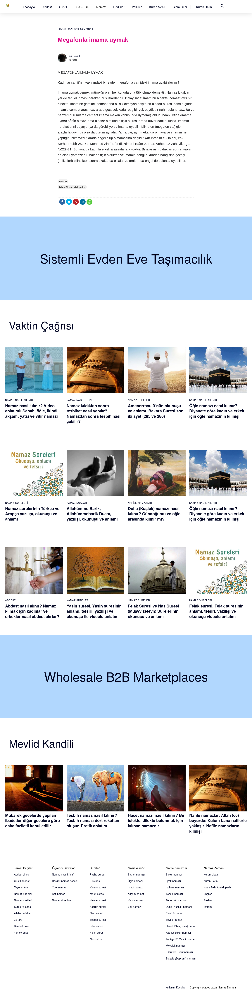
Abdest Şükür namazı (178, 932)
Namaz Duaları (77, 502)
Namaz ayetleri (23, 900)
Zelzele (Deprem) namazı (181, 958)
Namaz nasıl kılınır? (63, 874)
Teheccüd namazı (176, 900)
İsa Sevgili (74, 55)
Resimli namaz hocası (64, 881)
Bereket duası (22, 926)
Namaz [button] (101, 7)
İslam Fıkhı (180, 7)
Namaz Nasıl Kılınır (19, 400)
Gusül (63, 7)
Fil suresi (95, 881)
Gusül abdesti (22, 881)
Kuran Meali (157, 7)
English (208, 894)
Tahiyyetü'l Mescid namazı (181, 939)
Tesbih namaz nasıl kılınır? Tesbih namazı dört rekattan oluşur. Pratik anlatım (93, 820)
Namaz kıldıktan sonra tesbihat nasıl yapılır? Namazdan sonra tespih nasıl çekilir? (94, 413)
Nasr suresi (96, 913)
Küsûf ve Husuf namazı (179, 952)
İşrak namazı (173, 881)
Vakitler (137, 7)
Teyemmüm (21, 887)
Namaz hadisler (23, 894)
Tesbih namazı (174, 894)
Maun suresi (97, 894)
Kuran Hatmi (204, 7)
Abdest (47, 7)
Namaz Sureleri (139, 400)
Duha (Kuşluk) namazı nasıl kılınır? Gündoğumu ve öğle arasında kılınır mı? (154, 513)
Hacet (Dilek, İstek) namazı (181, 926)
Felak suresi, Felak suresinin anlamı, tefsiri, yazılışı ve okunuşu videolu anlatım (216, 611)
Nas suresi (96, 939)
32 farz (18, 919)
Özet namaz (59, 887)
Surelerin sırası (22, 907)
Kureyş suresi (98, 887)
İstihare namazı (175, 887)
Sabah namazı (136, 874)
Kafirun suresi (98, 907)
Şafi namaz (58, 894)
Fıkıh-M (63, 181)
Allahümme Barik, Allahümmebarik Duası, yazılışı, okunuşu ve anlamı (92, 513)
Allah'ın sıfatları (22, 913)
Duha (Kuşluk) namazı (179, 907)
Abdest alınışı (21, 874)
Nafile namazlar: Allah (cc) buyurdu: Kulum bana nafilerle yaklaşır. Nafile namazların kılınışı (218, 823)
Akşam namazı (136, 894)
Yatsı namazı (135, 900)
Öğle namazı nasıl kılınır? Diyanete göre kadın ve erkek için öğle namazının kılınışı (216, 411)
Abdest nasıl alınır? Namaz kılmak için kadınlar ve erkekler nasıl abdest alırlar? (32, 611)
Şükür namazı (174, 874)
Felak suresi (97, 932)
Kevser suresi (98, 900)
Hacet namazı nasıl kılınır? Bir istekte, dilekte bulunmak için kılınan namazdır (156, 820)
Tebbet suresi (98, 919)
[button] (29, 7)
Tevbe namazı (174, 919)
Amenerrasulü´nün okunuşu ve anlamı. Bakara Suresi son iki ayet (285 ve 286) (155, 411)
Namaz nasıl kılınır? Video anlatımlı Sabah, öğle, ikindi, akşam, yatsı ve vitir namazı (31, 411)
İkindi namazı (135, 887)
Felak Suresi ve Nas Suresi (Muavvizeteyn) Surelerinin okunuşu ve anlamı (153, 611)
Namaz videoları (61, 900)
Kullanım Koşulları (175, 987)
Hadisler (118, 7)
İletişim (208, 907)
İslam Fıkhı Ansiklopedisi (76, 28)
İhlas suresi (96, 926)
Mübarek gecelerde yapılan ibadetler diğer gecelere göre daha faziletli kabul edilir (32, 820)
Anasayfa (29, 7)
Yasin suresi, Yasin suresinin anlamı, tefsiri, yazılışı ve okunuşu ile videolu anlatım (94, 611)
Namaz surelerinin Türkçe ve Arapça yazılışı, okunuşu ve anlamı (32, 513)
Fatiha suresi (97, 874)
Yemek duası (21, 932)
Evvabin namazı (175, 913)
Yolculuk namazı (175, 945)
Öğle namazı (135, 881)
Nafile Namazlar (140, 502)
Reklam (208, 900)
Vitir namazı (134, 907)
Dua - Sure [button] (82, 7)
